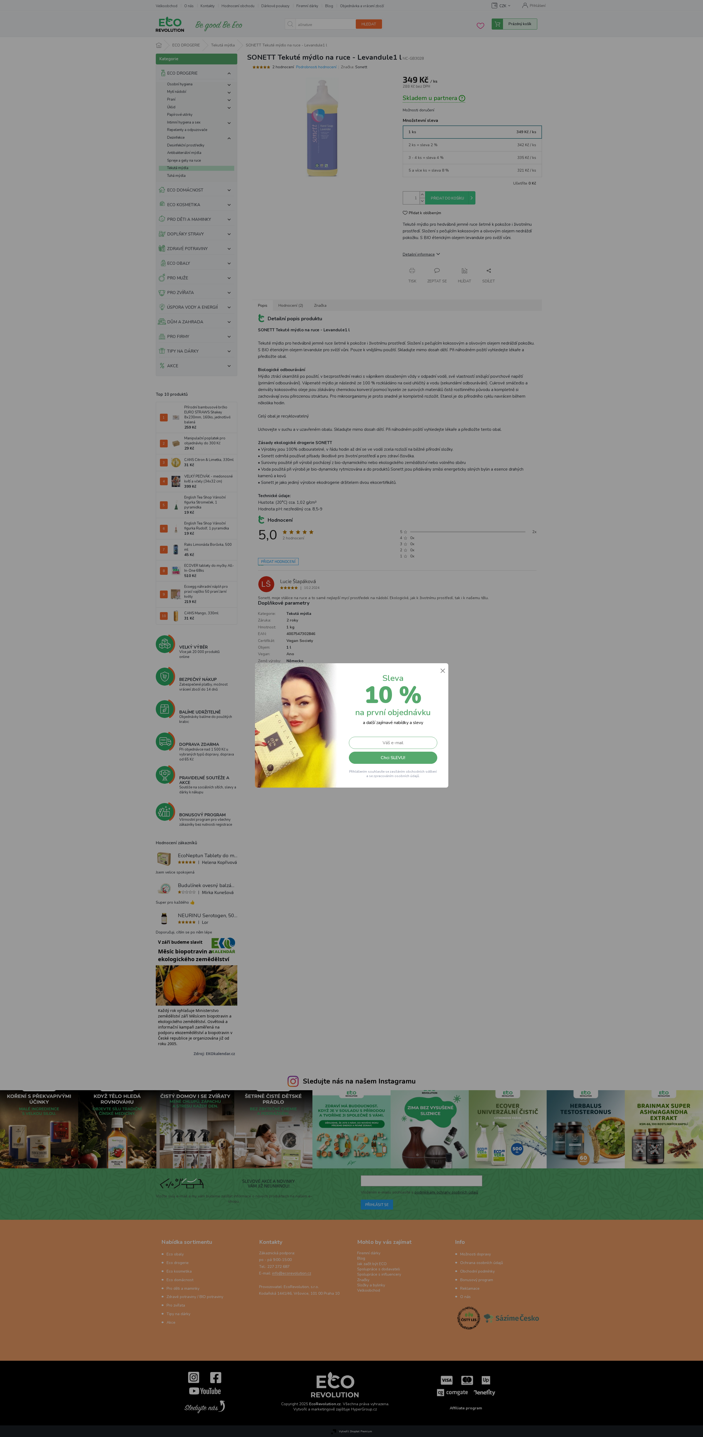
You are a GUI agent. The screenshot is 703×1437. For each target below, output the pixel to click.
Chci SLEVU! (393, 758)
